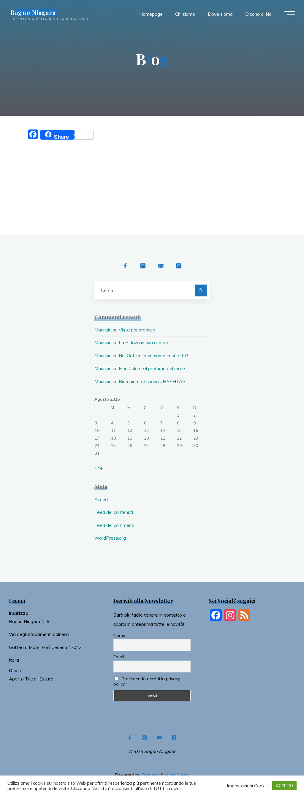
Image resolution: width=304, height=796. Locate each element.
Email (118, 656)
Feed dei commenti (114, 525)
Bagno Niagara (33, 12)
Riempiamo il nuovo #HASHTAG (152, 381)
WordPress (177, 775)
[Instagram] (143, 266)
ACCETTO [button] (284, 785)
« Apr (99, 467)
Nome (119, 635)
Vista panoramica (137, 330)
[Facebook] (125, 266)
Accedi (101, 499)
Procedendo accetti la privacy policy (146, 681)
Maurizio (103, 330)
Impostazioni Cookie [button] (247, 786)
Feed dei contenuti (113, 512)
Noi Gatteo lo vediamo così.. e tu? (153, 355)
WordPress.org (110, 538)
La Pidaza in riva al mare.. (145, 342)
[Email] (160, 266)
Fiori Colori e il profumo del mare (152, 368)
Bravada (149, 775)
